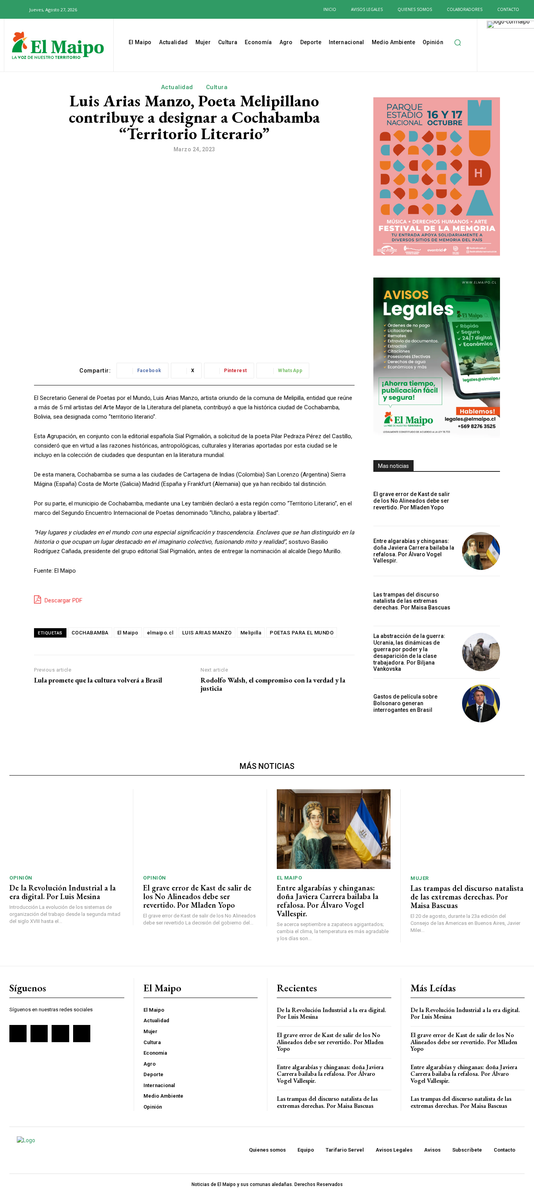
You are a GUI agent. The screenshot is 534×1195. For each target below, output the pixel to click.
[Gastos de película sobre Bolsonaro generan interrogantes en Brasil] (481, 703)
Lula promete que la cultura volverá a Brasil (98, 680)
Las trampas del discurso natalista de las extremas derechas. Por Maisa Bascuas (411, 601)
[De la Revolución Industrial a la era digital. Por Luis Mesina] (66, 829)
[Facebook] (94, 9)
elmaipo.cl (160, 633)
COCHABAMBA (90, 633)
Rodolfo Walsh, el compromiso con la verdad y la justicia (273, 684)
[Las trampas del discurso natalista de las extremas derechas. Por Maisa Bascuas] (481, 601)
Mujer (419, 878)
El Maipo (127, 633)
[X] (119, 9)
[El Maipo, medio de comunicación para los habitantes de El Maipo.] (58, 46)
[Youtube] (132, 9)
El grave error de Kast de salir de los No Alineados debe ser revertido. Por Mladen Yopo (411, 501)
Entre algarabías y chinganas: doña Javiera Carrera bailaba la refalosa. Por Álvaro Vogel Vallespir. (413, 551)
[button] (18, 9)
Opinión (20, 877)
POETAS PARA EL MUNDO (301, 633)
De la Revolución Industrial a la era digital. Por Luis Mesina (62, 892)
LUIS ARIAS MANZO (207, 633)
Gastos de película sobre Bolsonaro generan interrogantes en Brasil (405, 703)
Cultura (217, 87)
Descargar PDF (62, 600)
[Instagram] (106, 9)
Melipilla (251, 633)
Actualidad (177, 87)
